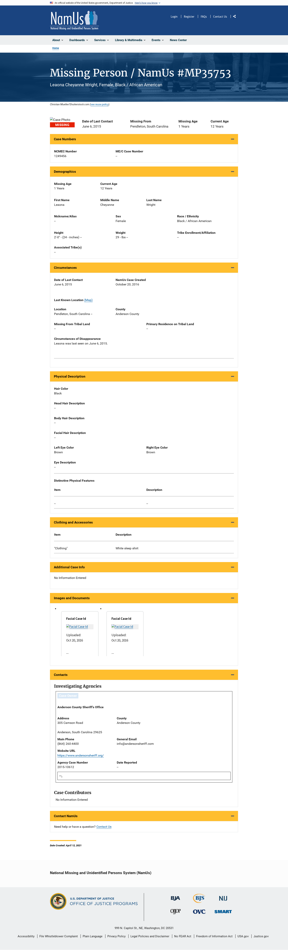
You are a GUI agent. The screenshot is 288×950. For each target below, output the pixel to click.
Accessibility (26, 936)
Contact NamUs (66, 816)
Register (189, 16)
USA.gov (243, 936)
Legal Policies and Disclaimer (149, 936)
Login (174, 16)
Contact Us (220, 16)
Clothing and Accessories (73, 522)
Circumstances (65, 268)
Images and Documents (72, 598)
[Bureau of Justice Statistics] (199, 901)
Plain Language (92, 936)
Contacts (61, 675)
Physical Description (69, 376)
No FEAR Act (182, 936)
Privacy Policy (116, 936)
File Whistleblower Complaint (58, 936)
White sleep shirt (127, 548)
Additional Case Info (69, 567)
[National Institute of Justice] (223, 897)
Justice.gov (261, 936)
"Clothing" (61, 548)
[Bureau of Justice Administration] (175, 896)
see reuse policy (100, 104)
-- (55, 503)
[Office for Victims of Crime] (199, 911)
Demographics (65, 172)
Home (55, 48)
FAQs (204, 16)
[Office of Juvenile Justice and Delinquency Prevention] (175, 912)
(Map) (88, 300)
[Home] (74, 20)
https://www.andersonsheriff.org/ (80, 755)
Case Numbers (65, 139)
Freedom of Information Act (214, 936)
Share (236, 17)
